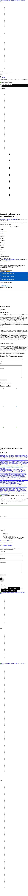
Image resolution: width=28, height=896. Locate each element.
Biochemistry (8, 121)
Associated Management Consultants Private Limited (16, 733)
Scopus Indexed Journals (10, 7)
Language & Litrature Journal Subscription (9, 469)
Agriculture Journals (9, 8)
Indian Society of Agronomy (16, 175)
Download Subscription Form (7, 273)
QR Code (7, 32)
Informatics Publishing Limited (16, 176)
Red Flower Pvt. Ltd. (14, 192)
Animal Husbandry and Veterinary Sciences (14, 105)
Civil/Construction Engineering (11, 9)
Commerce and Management (11, 145)
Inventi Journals (13, 180)
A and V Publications (14, 153)
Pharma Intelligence (14, 189)
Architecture (7, 96)
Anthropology (8, 100)
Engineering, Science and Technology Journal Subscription (13, 491)
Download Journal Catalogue (8, 276)
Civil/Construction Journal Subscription (16, 489)
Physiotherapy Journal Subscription (7, 467)
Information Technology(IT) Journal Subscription (11, 484)
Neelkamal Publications (15, 188)
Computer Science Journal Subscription (8, 483)
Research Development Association (17, 193)
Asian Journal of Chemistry (16, 159)
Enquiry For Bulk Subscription (6, 282)
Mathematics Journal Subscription (7, 465)
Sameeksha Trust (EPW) (15, 195)
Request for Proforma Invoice (7, 279)
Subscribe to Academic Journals (20, 465)
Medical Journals (8, 20)
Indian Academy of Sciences (16, 172)
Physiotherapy (8, 101)
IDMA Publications (14, 170)
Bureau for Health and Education (17, 166)
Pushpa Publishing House (15, 190)
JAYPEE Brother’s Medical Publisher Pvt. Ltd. (15, 759)
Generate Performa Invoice (9, 590)
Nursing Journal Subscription (15, 471)
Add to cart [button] (9, 402)
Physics (6, 23)
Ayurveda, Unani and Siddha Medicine (13, 98)
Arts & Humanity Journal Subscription (8, 478)
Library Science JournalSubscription (16, 462)
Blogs (4, 208)
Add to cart (3, 271)
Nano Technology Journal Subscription (13, 474)
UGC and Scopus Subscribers (6, 545)
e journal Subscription (20, 478)
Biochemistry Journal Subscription (16, 457)
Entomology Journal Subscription (12, 493)
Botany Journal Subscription (6, 480)
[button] (14, 36)
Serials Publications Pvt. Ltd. (16, 196)
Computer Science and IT (10, 11)
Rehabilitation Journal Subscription (16, 456)
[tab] (2, 309)
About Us (5, 5)
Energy (6, 128)
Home (4, 4)
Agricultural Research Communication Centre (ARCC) (16, 729)
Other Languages (8, 149)
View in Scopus (3, 231)
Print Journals (5, 6)
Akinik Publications (14, 156)
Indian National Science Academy (17, 173)
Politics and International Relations (12, 99)
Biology (7, 123)
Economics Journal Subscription (21, 460)
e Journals (5, 204)
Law (6, 16)
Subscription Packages (7, 203)
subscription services (13, 463)
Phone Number (3, 558)
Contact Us (5, 34)
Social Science (8, 136)
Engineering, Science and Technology (13, 13)
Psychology (7, 120)
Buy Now (8, 271)
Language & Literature (10, 15)
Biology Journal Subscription (20, 477)
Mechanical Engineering (10, 19)
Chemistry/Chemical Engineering (12, 125)
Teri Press (12, 200)
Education (7, 148)
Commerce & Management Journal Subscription (12, 477)
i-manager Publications (15, 169)
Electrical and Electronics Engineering (13, 12)
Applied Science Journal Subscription (8, 490)
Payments (5, 29)
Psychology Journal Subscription (12, 473)
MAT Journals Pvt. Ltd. (15, 185)
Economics (7, 127)
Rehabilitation (8, 139)
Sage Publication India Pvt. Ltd (16, 194)
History (6, 132)
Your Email (2, 555)
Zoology (7, 142)
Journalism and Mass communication (12, 140)
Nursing (7, 22)
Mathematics (7, 18)
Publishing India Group (15, 168)
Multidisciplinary (8, 21)
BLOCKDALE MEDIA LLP (16, 165)
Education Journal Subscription (16, 455)
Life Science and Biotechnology (11, 135)
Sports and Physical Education (11, 25)
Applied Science (8, 119)
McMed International (14, 186)
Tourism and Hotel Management (11, 141)
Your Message (3, 562)
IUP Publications (13, 181)
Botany (6, 122)
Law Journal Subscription (10, 482)
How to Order (5, 28)
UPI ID (6, 33)
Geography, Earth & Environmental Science (14, 14)
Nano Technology (9, 130)
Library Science (8, 143)
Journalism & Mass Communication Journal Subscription (13, 475)
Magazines (5, 202)
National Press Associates (15, 187)
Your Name (2, 551)
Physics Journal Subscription (11, 458)
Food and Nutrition (9, 134)
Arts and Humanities (9, 26)
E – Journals (5, 27)
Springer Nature (13, 197)
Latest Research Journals (9, 460)
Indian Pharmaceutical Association (17, 174)
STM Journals (13, 199)
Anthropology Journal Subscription (19, 464)
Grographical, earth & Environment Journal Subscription (12, 461)
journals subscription (22, 469)
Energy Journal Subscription (6, 470)
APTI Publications (14, 158)
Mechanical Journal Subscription (12, 476)
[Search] (1, 86)
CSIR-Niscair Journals (15, 167)
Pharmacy (7, 133)
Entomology (7, 147)
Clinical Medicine (9, 126)
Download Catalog (6, 207)
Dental (6, 146)
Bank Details (8, 31)
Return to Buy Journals (13, 588)
